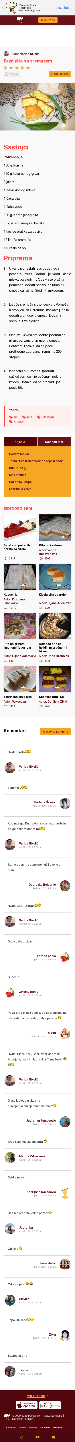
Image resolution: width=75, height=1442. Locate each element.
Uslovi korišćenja (53, 1415)
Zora (52, 1334)
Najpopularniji (54, 441)
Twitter (22, 1427)
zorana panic (46, 956)
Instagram (45, 1427)
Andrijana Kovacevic (41, 1192)
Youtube (33, 1427)
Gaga (52, 1032)
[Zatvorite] (3, 8)
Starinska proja (20, 489)
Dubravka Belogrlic (42, 884)
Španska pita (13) (55, 687)
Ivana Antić (48, 1263)
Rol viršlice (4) (19, 454)
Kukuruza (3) (18, 468)
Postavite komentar (56, 731)
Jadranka (26, 1227)
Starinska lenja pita (20, 687)
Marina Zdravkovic (32, 1156)
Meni (38, 1437)
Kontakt (29, 1418)
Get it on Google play (50, 1405)
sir (15, 416)
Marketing (17, 1418)
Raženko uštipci (20, 482)
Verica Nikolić (30, 54)
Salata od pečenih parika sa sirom (20, 537)
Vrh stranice (36, 1395)
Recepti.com (7, 1417)
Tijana (23, 1370)
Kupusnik (20, 587)
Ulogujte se (48, 20)
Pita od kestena (55, 537)
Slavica (24, 1298)
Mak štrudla (17, 475)
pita (29, 416)
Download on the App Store (27, 1405)
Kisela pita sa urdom (55, 587)
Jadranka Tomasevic (41, 1120)
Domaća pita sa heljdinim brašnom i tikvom (55, 638)
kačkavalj (48, 416)
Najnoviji (20, 441)
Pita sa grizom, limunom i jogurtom (20, 638)
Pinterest (57, 1427)
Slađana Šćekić (44, 802)
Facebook (11, 1427)
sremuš (19, 421)
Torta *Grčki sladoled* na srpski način (36, 461)
